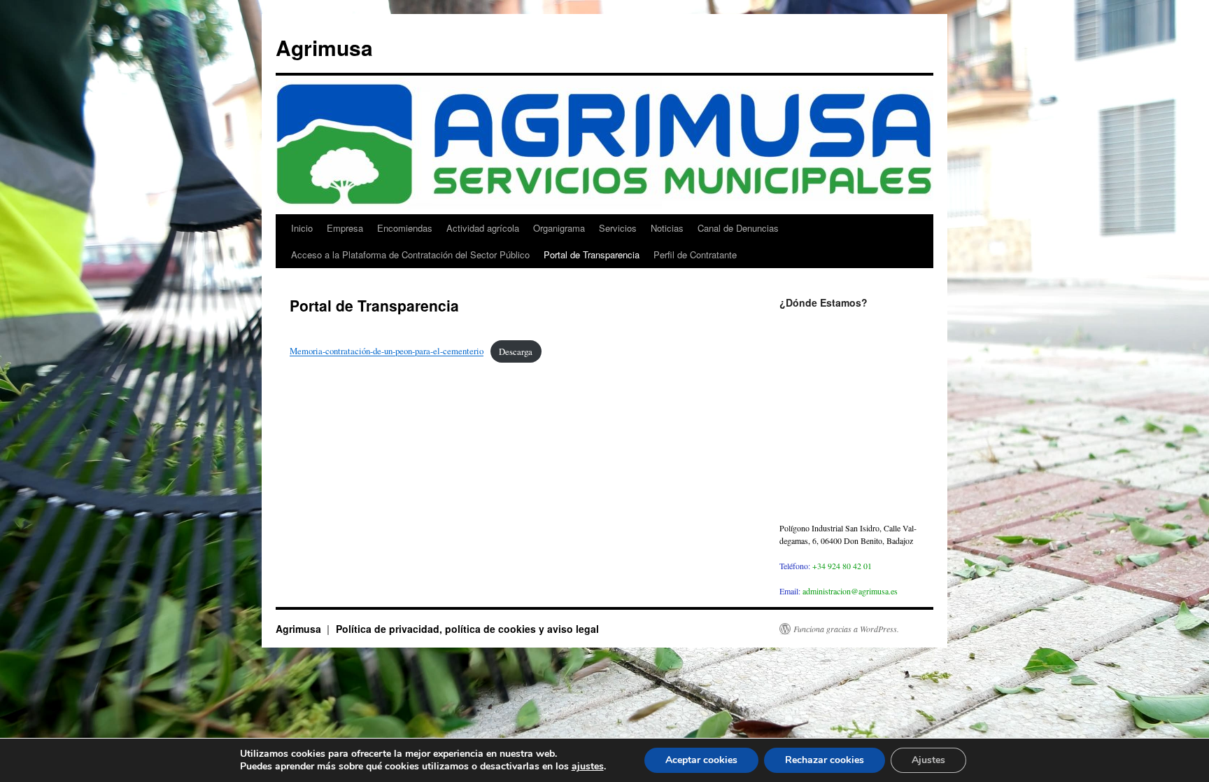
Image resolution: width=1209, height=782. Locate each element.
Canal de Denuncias (738, 228)
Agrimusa (324, 47)
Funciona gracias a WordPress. (846, 628)
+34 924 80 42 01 (842, 565)
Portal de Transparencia (591, 254)
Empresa (345, 228)
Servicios (618, 228)
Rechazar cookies (824, 760)
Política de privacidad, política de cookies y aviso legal (467, 629)
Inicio (302, 228)
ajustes (588, 766)
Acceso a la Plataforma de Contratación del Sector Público (410, 254)
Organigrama (559, 228)
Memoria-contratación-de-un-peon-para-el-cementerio (386, 351)
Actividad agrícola (482, 228)
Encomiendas (404, 228)
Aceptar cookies (701, 760)
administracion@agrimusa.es (850, 590)
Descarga (515, 351)
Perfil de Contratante (695, 254)
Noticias (667, 228)
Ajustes (928, 760)
